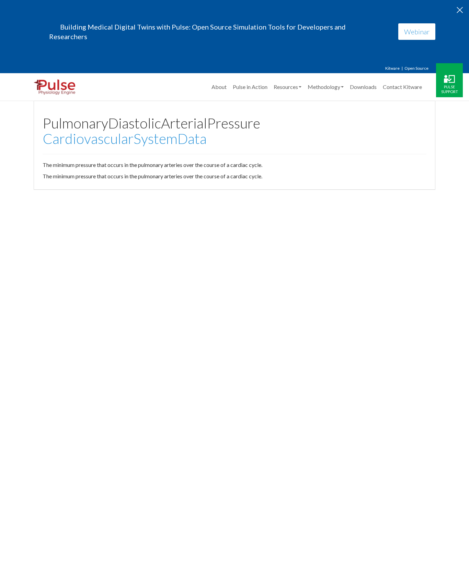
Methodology (324, 86)
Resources (286, 86)
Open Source (416, 68)
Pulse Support (449, 89)
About (219, 86)
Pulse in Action (250, 86)
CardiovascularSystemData (125, 138)
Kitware (392, 68)
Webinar (417, 31)
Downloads (363, 86)
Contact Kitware (402, 86)
